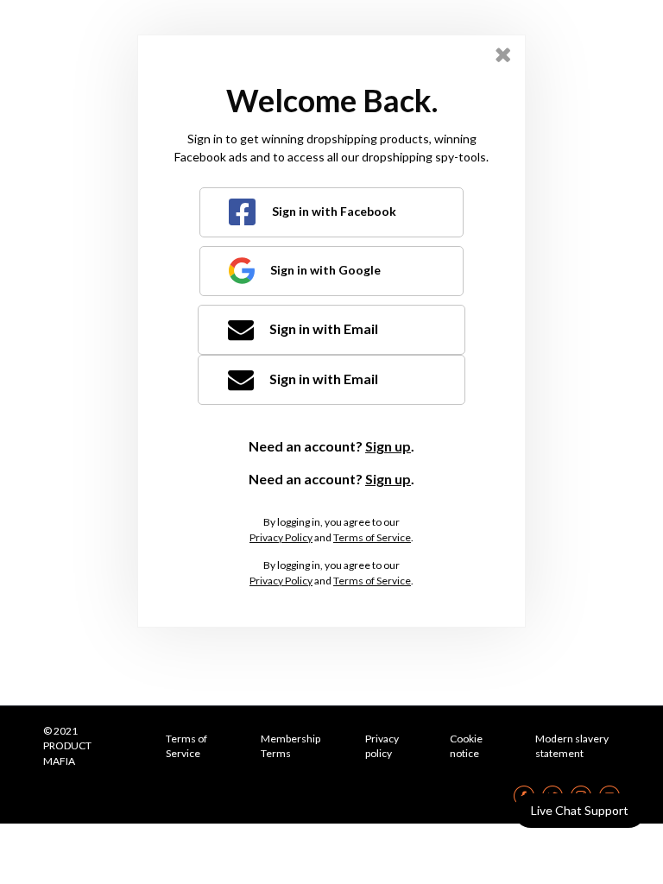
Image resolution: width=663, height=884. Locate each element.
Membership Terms (290, 746)
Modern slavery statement (572, 746)
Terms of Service (372, 537)
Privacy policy (382, 746)
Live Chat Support (579, 810)
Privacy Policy (281, 537)
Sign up (388, 446)
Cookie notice (466, 746)
